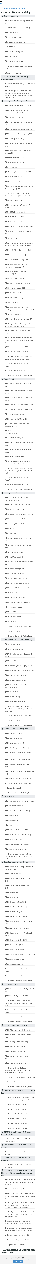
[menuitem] (1, 4)
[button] (1, 1)
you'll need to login (25, 1259)
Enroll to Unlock (18, 1261)
